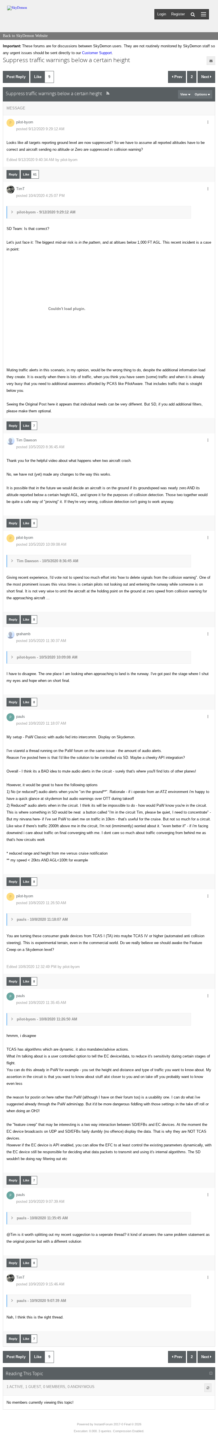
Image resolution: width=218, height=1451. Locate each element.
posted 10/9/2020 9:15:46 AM (40, 1284)
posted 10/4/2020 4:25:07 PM (40, 195)
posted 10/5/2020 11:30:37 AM (41, 641)
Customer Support (97, 53)
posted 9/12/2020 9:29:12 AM (40, 129)
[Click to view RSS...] (107, 93)
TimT (20, 189)
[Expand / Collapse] (210, 1373)
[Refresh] (207, 1387)
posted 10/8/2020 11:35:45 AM (41, 1002)
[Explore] (203, 14)
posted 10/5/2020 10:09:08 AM (41, 544)
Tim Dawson (26, 440)
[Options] (207, 122)
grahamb (23, 634)
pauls (20, 716)
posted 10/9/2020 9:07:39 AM (40, 1201)
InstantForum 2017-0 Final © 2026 (117, 1424)
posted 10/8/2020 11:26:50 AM (41, 903)
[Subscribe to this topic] (211, 60)
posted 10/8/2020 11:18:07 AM (41, 723)
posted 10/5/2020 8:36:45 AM (40, 447)
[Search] (192, 14)
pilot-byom (24, 122)
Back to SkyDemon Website (25, 36)
